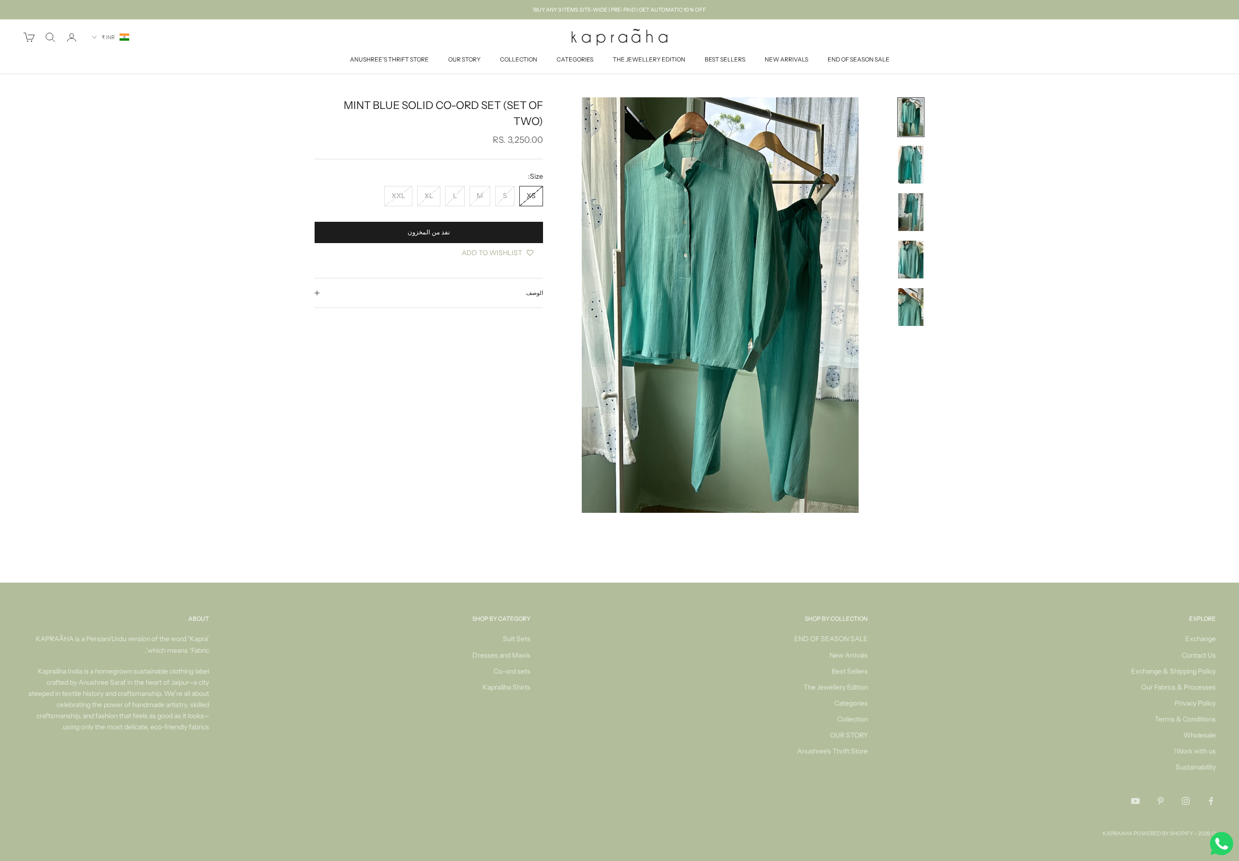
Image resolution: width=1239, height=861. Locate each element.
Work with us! (1195, 751)
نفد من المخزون (429, 232)
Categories (575, 59)
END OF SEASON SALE (859, 59)
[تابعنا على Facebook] (1211, 801)
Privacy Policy (1195, 703)
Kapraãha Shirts (506, 687)
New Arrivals (786, 59)
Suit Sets (516, 638)
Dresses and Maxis (501, 655)
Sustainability (1196, 767)
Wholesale (1199, 735)
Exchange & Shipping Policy (1173, 671)
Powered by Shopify (1163, 833)
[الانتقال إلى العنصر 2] (910, 164)
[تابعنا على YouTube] (1135, 801)
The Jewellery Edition (649, 59)
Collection (518, 59)
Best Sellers (725, 59)
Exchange (1200, 638)
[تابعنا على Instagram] (1186, 801)
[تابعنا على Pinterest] (1160, 801)
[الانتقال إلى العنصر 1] (910, 117)
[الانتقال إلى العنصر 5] (910, 307)
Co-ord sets (512, 671)
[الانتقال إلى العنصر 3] (910, 212)
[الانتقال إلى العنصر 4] (910, 259)
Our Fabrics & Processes (1178, 687)
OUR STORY (464, 59)
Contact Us (1199, 655)
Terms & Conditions (1185, 719)
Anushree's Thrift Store (389, 59)
